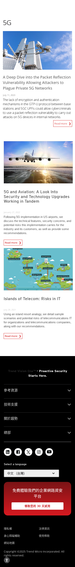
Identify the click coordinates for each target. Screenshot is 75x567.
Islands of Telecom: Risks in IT (32, 298)
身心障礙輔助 (12, 535)
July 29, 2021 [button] (10, 309)
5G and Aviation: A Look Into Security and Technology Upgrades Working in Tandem (36, 196)
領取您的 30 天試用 (31, 505)
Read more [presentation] (11, 242)
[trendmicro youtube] (49, 452)
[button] (31, 473)
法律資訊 (44, 528)
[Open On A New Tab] (28, 452)
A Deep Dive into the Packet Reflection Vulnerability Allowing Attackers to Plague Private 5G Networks (37, 82)
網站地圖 (9, 543)
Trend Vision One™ (22, 371)
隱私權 (8, 528)
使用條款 (44, 535)
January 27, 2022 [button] (12, 212)
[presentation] (38, 162)
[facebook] (18, 452)
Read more (61, 122)
